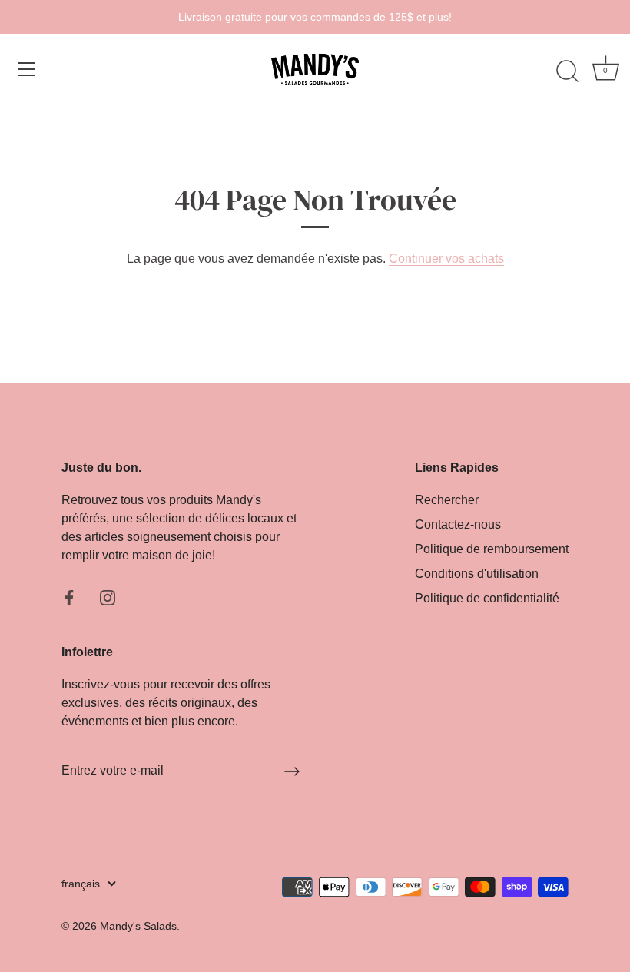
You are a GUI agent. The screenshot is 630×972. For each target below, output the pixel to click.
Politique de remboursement (492, 549)
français (80, 884)
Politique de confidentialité (487, 598)
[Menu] (27, 69)
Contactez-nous (458, 524)
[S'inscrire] (292, 771)
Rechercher (447, 499)
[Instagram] (107, 596)
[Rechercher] (567, 71)
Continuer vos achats (446, 258)
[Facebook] (69, 596)
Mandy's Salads (138, 926)
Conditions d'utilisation (477, 573)
